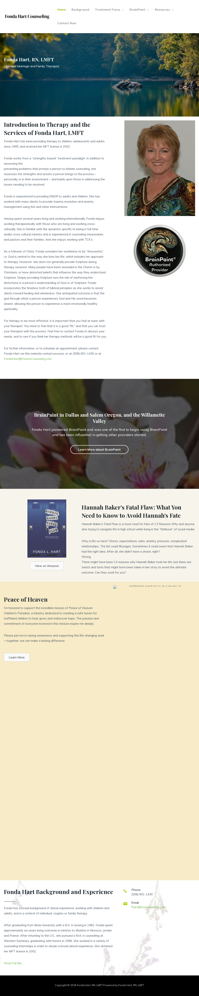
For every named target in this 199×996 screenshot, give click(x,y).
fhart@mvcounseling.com (148, 907)
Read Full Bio (13, 963)
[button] (122, 9)
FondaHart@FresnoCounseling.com (28, 359)
